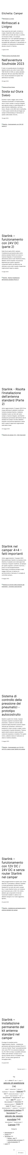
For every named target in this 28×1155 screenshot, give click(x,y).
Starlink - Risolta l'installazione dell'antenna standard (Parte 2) (13, 396)
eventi (6, 1144)
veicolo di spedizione (13, 1085)
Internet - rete (11, 1138)
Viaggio (19, 1104)
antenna (11, 1080)
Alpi (6, 1080)
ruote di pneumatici (12, 1142)
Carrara (21, 1080)
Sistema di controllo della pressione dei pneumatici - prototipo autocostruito (12, 705)
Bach (16, 1080)
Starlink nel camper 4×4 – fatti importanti (12, 550)
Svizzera (19, 1106)
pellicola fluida (13, 1089)
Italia (6, 1093)
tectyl (19, 1113)
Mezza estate (13, 1091)
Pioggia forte (23, 1108)
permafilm (19, 1099)
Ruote (14, 1106)
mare (20, 1095)
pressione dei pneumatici (10, 1104)
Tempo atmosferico (9, 1122)
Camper (14, 1124)
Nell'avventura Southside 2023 (13, 62)
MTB (23, 1097)
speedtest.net (15, 1108)
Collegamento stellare (14, 1110)
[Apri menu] (14, 1150)
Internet (21, 1091)
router (8, 1106)
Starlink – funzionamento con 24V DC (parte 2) (12, 241)
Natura (8, 1099)
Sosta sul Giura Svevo (12, 93)
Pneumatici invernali (18, 1122)
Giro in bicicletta (9, 1101)
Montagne (19, 1089)
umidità (7, 1089)
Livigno (7, 1095)
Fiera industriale (7, 1097)
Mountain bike (17, 1097)
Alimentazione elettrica (7, 1108)
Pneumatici (19, 1102)
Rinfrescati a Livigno (10, 24)
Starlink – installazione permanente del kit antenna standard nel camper (13, 1029)
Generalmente (8, 1132)
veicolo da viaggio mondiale (14, 1118)
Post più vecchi (21, 1069)
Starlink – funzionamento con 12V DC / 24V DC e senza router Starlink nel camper (13, 868)
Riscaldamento (5, 1091)
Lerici (22, 1093)
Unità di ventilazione (14, 1095)
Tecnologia (11, 1113)
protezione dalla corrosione (14, 1093)
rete (13, 1099)
